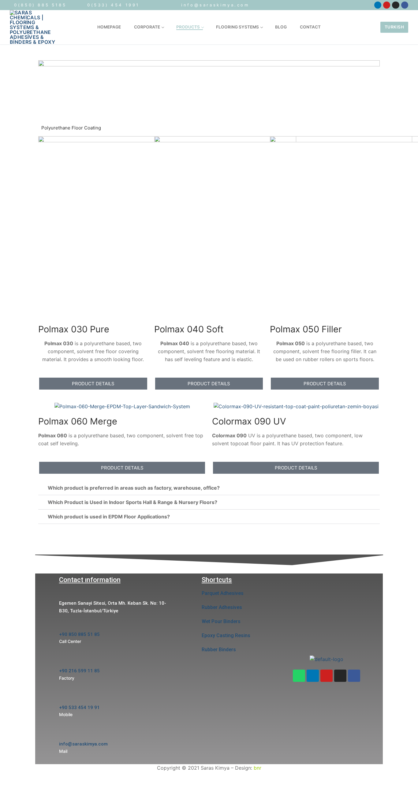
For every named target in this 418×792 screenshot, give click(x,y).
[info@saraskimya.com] (63, 734)
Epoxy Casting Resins (226, 635)
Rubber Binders (219, 649)
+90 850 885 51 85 (79, 634)
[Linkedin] (313, 676)
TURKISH (394, 26)
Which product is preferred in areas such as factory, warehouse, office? (134, 488)
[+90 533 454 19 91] (63, 697)
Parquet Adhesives (223, 593)
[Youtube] (326, 676)
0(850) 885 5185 (39, 4)
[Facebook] (354, 676)
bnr (257, 768)
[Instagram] (340, 676)
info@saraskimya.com (215, 4)
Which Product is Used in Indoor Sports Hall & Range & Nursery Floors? (132, 502)
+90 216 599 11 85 (79, 671)
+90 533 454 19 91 (79, 707)
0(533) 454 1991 (113, 4)
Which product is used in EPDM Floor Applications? (109, 517)
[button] (209, 488)
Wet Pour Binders (221, 621)
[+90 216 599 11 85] (63, 661)
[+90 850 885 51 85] (63, 624)
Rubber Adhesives (222, 607)
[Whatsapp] (299, 676)
